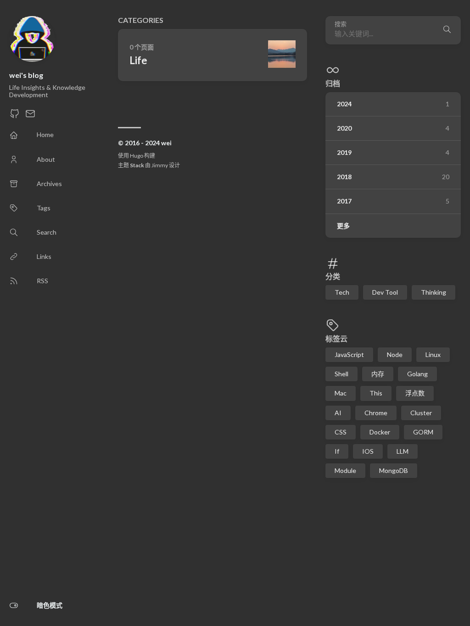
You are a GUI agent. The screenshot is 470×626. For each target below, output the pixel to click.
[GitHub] (14, 116)
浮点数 (415, 393)
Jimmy (159, 165)
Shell (341, 374)
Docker (379, 432)
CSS (341, 432)
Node (395, 354)
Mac (341, 393)
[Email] (30, 116)
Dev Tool (385, 292)
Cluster (421, 413)
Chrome (375, 413)
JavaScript (349, 354)
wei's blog (26, 75)
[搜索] (447, 30)
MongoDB (393, 470)
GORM (423, 432)
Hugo (136, 155)
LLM (402, 451)
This (375, 393)
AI (338, 413)
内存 (377, 374)
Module (345, 470)
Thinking (433, 292)
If (337, 451)
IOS (368, 451)
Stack (137, 165)
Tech (342, 292)
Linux (433, 354)
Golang (417, 374)
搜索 (341, 24)
